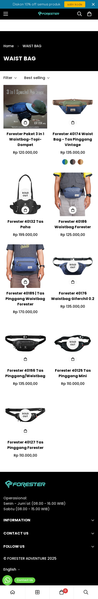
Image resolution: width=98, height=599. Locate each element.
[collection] (37, 592)
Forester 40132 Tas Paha (25, 224)
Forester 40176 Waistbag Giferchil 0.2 (72, 296)
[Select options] (25, 122)
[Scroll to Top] (89, 574)
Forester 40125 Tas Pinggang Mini (73, 373)
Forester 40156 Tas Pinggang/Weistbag (25, 373)
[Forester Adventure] (49, 14)
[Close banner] (93, 4)
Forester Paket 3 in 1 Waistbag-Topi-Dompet (25, 139)
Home (8, 46)
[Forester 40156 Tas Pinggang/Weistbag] (25, 343)
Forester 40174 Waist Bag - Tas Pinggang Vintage (73, 139)
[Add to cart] (73, 359)
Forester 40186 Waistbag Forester (72, 224)
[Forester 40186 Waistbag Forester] (73, 194)
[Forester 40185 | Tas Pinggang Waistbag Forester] (25, 266)
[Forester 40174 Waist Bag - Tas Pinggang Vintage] (73, 107)
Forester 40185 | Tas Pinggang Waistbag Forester (25, 299)
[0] (89, 14)
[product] (12, 592)
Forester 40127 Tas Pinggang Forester (25, 445)
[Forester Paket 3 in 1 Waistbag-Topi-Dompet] (25, 107)
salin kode (74, 4)
